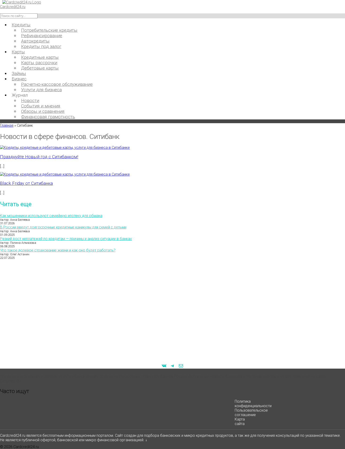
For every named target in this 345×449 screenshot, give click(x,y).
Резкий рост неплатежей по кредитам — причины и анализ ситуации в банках (66, 238)
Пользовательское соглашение (251, 412)
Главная (6, 125)
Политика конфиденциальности (253, 403)
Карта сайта (240, 421)
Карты (18, 52)
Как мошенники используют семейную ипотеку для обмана (51, 215)
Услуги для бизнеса (41, 89)
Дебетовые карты (40, 68)
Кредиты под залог (41, 46)
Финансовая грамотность (48, 116)
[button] (172, 391)
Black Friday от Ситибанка (26, 183)
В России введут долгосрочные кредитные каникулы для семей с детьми (63, 227)
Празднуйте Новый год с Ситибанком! (39, 156)
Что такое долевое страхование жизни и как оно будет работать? (57, 250)
